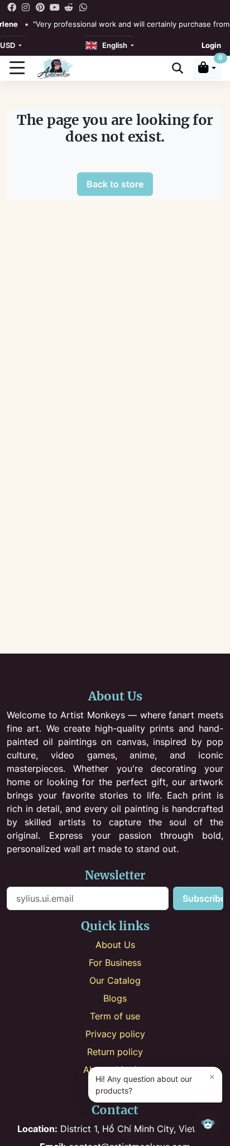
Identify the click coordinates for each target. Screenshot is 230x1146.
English (113, 45)
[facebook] (11, 6)
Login (211, 45)
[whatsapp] (83, 6)
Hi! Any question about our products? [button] (155, 1083)
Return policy (115, 1051)
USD (8, 45)
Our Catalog (115, 980)
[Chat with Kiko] (207, 1123)
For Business (115, 962)
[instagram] (26, 6)
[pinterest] (40, 6)
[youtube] (54, 6)
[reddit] (68, 6)
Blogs (115, 998)
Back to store (115, 184)
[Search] (177, 68)
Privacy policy (115, 1033)
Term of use (115, 1016)
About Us (115, 944)
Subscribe (203, 898)
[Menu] (16, 68)
